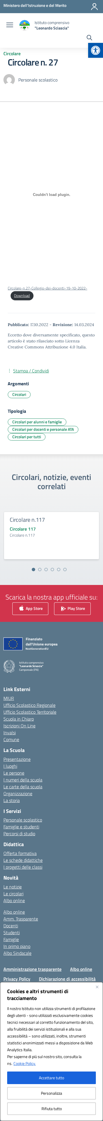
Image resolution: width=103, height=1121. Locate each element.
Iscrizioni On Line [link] (19, 725)
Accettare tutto (51, 1078)
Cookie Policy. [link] (24, 1063)
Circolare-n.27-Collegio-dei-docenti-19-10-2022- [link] (47, 288)
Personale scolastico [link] (22, 819)
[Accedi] (94, 6)
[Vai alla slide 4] (52, 569)
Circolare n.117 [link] (27, 519)
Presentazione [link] (17, 759)
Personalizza (51, 1093)
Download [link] (22, 295)
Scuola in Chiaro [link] (18, 718)
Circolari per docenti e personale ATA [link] (43, 429)
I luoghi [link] (10, 766)
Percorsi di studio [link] (19, 833)
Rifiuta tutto (51, 1109)
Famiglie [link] (11, 939)
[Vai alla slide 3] (46, 569)
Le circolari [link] (13, 893)
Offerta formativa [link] (20, 853)
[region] (51, 1051)
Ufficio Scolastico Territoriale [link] (29, 712)
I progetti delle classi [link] (22, 867)
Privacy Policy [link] (16, 978)
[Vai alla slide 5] (58, 569)
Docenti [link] (10, 925)
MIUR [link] (8, 698)
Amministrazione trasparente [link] (32, 969)
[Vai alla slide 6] (65, 569)
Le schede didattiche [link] (23, 860)
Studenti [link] (11, 932)
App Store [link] (34, 608)
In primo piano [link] (16, 946)
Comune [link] (11, 739)
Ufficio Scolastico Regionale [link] (29, 705)
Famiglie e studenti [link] (21, 826)
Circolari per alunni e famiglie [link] (37, 422)
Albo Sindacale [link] (17, 953)
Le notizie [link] (12, 886)
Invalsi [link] (9, 732)
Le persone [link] (13, 772)
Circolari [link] (19, 394)
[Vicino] (97, 986)
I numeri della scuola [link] (22, 779)
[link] (95, 50)
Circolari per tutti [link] (26, 437)
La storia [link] (11, 800)
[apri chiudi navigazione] (9, 25)
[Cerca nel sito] (89, 38)
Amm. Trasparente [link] (20, 918)
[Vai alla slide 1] (33, 569)
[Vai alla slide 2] (39, 569)
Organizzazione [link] (17, 793)
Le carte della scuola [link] (22, 786)
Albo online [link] (14, 900)
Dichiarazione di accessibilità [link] (67, 978)
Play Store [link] (76, 608)
